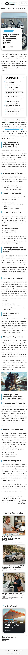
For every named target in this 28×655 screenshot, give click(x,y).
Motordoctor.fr (5, 639)
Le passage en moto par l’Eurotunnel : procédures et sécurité (14, 93)
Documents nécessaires (12, 90)
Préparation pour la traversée (13, 109)
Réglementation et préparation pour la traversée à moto (14, 81)
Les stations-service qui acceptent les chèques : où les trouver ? (13, 625)
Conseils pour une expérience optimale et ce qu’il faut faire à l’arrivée (13, 105)
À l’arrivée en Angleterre (12, 114)
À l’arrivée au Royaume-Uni (13, 101)
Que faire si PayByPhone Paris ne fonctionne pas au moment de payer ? (13, 594)
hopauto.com (5, 640)
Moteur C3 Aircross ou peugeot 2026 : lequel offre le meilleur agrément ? (13, 566)
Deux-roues (8, 31)
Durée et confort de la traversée (14, 99)
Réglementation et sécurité (13, 111)
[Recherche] (22, 3)
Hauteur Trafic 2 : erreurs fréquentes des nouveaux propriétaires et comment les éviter (13, 538)
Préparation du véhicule (12, 87)
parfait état (6, 66)
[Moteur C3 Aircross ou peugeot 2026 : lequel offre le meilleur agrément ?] (14, 555)
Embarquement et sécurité (13, 96)
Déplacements (8, 619)
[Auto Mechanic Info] (10, 3)
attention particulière (7, 122)
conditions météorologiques (14, 129)
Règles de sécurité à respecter (14, 85)
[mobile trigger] (2, 3)
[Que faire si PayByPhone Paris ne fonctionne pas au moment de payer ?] (14, 582)
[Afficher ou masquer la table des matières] (21, 78)
